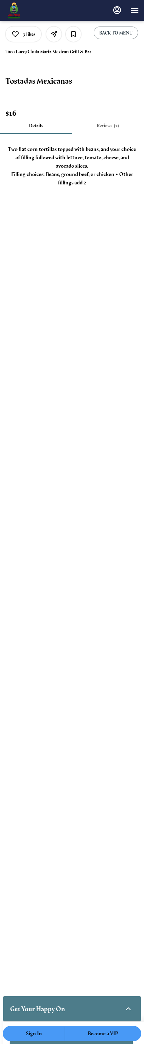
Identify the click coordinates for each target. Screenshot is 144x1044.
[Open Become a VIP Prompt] (128, 1008)
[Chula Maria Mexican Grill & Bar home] (36, 10)
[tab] (36, 125)
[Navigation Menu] (134, 10)
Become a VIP (103, 1033)
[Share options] (54, 34)
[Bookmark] (73, 34)
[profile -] (117, 10)
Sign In (34, 1033)
